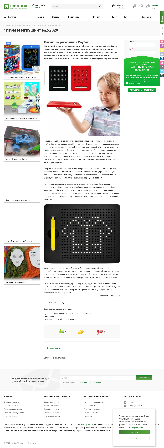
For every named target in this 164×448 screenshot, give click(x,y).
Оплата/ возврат (51, 412)
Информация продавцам (96, 396)
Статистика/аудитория (14, 412)
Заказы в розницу (51, 409)
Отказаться (134, 438)
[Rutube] (162, 46)
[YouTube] (162, 41)
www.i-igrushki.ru (86, 425)
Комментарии (54, 348)
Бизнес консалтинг (92, 416)
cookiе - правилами (134, 427)
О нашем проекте (11, 402)
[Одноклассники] (162, 50)
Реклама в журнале (92, 409)
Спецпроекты (90, 405)
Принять (134, 432)
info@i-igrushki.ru (135, 405)
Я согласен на (82, 382)
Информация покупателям (57, 396)
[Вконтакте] (162, 54)
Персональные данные (14, 409)
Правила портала (11, 405)
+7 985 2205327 (135, 402)
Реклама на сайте (91, 412)
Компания (9, 396)
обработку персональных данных (88, 382)
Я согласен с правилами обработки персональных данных (140, 82)
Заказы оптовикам (52, 405)
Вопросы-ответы (51, 402)
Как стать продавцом (93, 402)
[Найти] (100, 6)
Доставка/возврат (52, 416)
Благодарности (10, 416)
